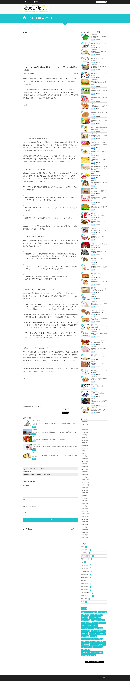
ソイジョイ (85, 644)
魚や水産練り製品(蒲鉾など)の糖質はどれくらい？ (98, 393)
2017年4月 (83, 500)
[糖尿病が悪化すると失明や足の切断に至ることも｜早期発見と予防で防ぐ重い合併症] (27, 434)
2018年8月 (83, 458)
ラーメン (93, 636)
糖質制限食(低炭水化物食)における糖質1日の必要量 (98, 52)
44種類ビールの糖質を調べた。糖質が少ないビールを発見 (99, 244)
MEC (102, 620)
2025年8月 (83, 432)
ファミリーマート (87, 628)
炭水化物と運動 (86, 577)
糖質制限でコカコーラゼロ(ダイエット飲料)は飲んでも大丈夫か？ (99, 214)
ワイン (89, 641)
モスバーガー (86, 620)
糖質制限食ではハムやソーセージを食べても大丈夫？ (99, 349)
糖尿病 (83, 546)
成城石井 (102, 641)
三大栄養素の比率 (86, 571)
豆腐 (95, 641)
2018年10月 (84, 453)
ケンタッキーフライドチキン (89, 652)
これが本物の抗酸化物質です (98, 386)
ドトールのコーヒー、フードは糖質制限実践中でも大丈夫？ (99, 304)
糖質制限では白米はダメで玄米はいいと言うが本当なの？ (99, 136)
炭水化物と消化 (86, 565)
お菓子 (102, 631)
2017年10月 (84, 485)
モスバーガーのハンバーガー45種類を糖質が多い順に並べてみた (99, 207)
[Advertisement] (50, 47)
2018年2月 (83, 474)
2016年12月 (84, 511)
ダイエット (93, 612)
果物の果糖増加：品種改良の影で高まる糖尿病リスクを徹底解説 (49, 439)
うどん (84, 622)
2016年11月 (83, 513)
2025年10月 (84, 427)
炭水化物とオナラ (86, 580)
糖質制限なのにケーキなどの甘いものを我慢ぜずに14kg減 (99, 289)
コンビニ (85, 617)
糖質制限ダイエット (87, 595)
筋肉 (95, 628)
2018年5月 (83, 466)
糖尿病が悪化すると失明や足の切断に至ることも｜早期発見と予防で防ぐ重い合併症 (54, 432)
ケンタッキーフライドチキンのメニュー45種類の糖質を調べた (99, 106)
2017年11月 (83, 482)
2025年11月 (83, 424)
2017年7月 (83, 492)
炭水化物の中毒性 (86, 559)
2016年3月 (83, 535)
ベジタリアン (85, 553)
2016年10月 (84, 516)
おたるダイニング (92, 625)
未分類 (34, 426)
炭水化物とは (94, 296)
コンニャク (85, 636)
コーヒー (102, 633)
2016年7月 (83, 524)
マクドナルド (86, 631)
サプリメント (86, 649)
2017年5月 (83, 498)
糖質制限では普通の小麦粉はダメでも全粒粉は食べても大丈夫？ (99, 267)
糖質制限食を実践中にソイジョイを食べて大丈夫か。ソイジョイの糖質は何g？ (99, 168)
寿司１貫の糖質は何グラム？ (98, 175)
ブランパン (92, 617)
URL (25, 512)
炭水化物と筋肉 (86, 589)
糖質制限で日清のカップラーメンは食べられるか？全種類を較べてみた (99, 199)
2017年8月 (83, 490)
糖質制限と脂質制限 (87, 556)
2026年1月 (83, 421)
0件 (33, 73)
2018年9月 (83, 456)
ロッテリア (93, 644)
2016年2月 (83, 537)
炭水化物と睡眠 (86, 586)
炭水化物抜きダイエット (88, 655)
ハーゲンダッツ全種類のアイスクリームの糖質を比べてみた (99, 341)
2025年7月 (83, 435)
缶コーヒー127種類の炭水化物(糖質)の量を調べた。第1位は (99, 128)
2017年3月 (83, 503)
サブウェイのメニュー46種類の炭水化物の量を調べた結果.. (99, 319)
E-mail (25, 506)
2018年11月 (83, 450)
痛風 (101, 628)
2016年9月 (83, 519)
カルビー (102, 644)
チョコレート (103, 612)
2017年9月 (83, 487)
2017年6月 (83, 495)
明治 (94, 639)
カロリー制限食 (86, 549)
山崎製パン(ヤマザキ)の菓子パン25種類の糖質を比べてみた (99, 311)
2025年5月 (83, 440)
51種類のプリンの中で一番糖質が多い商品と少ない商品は (99, 379)
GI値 (83, 562)
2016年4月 (83, 532)
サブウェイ (94, 631)
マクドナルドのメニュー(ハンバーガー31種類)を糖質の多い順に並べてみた (99, 83)
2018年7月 (83, 461)
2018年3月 (83, 471)
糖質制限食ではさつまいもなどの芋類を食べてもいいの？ (99, 237)
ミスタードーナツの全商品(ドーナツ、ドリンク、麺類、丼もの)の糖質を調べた (99, 144)
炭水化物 (100, 614)
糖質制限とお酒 (86, 583)
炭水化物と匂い (86, 568)
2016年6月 (83, 527)
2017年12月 (84, 479)
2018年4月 (83, 469)
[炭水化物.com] (36, 9)
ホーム (28, 2)
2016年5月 (83, 529)
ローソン (85, 633)
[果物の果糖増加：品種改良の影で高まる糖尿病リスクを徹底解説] (27, 441)
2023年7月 (83, 442)
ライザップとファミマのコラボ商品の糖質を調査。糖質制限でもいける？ (99, 402)
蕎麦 (101, 652)
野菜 (83, 625)
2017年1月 (83, 508)
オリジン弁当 (93, 633)
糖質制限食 (94, 620)
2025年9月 (83, 429)
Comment (26, 485)
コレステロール (98, 647)
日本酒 (100, 639)
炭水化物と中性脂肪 (87, 592)
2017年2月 (83, 506)
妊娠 (83, 641)
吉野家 (89, 647)
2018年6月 (83, 463)
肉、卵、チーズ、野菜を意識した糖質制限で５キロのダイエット (99, 410)
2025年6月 (83, 437)
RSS (36, 2)
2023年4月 (83, 445)
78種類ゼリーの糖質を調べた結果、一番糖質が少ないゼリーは (98, 229)
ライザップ (85, 614)
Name (25, 499)
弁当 (83, 647)
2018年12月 (84, 448)
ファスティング (86, 639)
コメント (35, 406)
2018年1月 (83, 477)
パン (103, 622)
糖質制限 (85, 612)
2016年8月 (83, 521)
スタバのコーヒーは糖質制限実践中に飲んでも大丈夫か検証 (99, 190)
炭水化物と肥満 (86, 574)
